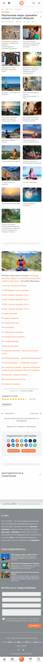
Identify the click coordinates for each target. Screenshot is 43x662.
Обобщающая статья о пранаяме (16, 290)
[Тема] (9, 3)
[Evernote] (35, 445)
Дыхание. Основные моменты (15, 285)
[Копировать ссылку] (40, 475)
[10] (26, 399)
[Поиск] (34, 3)
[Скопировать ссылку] (8, 440)
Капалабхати (9, 327)
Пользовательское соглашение (22, 654)
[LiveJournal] (34, 440)
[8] (21, 399)
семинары (15, 532)
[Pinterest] (8, 445)
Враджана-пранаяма (12, 384)
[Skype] (30, 445)
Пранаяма (6, 12)
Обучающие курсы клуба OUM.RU (24, 555)
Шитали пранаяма (11, 346)
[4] (10, 399)
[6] (16, 399)
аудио (38, 642)
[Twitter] (30, 440)
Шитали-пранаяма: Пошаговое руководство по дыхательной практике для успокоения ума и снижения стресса (11, 228)
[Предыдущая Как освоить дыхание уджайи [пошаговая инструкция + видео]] (35, 12)
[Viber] (26, 445)
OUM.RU (18, 638)
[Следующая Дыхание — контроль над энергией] (40, 12)
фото (28, 642)
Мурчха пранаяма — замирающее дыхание (31, 141)
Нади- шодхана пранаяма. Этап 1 (16, 295)
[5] (13, 399)
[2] (5, 399)
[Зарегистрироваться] (23, 650)
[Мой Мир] (26, 440)
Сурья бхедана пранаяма (11, 203)
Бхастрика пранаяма (11, 323)
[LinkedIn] (13, 445)
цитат (20, 642)
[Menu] (4, 3)
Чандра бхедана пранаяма (14, 336)
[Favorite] (24, 21)
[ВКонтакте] (12, 440)
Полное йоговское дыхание (15, 379)
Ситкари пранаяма (30, 182)
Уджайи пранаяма (10, 313)
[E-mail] (28, 21)
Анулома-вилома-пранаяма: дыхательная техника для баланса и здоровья (31, 43)
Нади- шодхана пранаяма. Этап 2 (16, 299)
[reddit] (17, 445)
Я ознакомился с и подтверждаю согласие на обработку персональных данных (23, 620)
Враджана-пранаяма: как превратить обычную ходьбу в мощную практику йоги (32, 70)
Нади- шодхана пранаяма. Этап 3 (16, 304)
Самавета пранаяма (11, 318)
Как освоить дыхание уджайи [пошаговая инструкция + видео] (9, 119)
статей (12, 642)
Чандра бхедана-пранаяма (29, 204)
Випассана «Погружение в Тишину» (25, 563)
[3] (8, 399)
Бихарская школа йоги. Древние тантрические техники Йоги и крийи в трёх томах (21, 278)
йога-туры (5, 532)
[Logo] (21, 3)
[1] (3, 399)
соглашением (23, 618)
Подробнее (34, 540)
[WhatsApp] (21, 445)
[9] (23, 399)
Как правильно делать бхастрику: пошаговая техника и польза (31, 119)
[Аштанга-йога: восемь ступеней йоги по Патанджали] (38, 12)
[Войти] (39, 3)
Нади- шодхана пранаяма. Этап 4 (16, 309)
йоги (11, 537)
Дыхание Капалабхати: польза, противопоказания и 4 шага (31, 95)
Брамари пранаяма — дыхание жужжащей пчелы (10, 69)
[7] (18, 399)
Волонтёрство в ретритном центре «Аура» (25, 573)
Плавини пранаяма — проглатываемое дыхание (32, 162)
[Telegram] (21, 440)
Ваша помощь (22, 646)
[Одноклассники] (17, 440)
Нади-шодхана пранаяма (11, 161)
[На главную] (2, 9)
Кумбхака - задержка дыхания (16, 374)
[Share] (32, 21)
